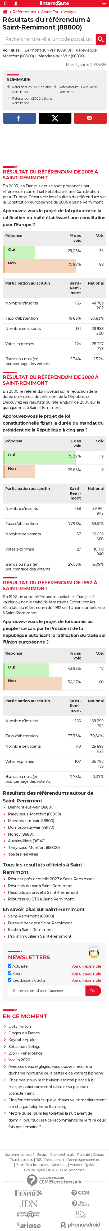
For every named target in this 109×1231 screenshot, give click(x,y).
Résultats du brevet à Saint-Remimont (43, 892)
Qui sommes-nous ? (19, 1155)
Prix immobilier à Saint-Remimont (39, 936)
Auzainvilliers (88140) (26, 841)
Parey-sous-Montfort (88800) (34, 814)
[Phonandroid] (80, 1225)
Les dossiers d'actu (28, 980)
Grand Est (49, 12)
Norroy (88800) (21, 834)
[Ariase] (28, 1225)
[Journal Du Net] (28, 1203)
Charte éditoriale (62, 1155)
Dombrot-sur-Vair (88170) (31, 827)
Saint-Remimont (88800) (31, 916)
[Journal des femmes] (28, 1193)
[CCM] (80, 1193)
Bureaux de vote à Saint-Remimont (40, 923)
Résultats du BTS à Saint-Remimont (41, 899)
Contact (99, 1155)
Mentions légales (82, 1165)
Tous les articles (21, 1160)
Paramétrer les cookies (32, 1165)
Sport (16, 973)
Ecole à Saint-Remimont (30, 929)
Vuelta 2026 (19, 1059)
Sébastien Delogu (24, 1046)
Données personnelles (83, 1160)
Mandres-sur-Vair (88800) (62, 56)
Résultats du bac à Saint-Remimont (40, 885)
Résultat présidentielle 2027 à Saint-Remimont (51, 879)
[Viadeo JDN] (80, 1214)
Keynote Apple (21, 1039)
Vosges (69, 12)
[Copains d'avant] (28, 1214)
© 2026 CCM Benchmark (66, 1170)
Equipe (42, 1155)
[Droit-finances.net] (80, 1203)
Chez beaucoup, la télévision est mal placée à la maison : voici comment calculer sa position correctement (51, 1087)
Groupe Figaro (34, 1170)
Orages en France (24, 1033)
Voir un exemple (86, 966)
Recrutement (54, 1160)
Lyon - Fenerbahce (25, 1053)
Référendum (24, 12)
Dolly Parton (19, 1026)
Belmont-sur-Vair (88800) (48, 50)
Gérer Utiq (58, 1165)
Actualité (19, 966)
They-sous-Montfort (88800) (34, 847)
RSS (39, 1160)
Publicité (83, 1155)
